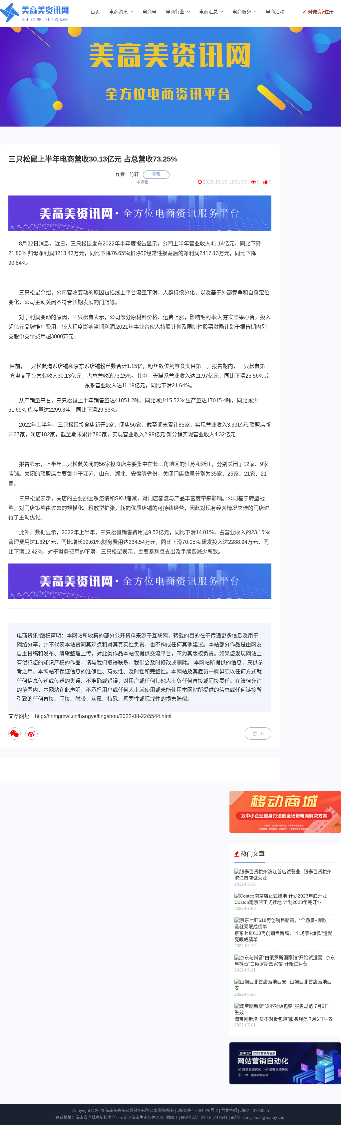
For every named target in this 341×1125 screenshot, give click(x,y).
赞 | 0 (258, 733)
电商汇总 (208, 11)
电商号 (150, 11)
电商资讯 (118, 11)
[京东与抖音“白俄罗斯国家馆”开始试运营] (278, 957)
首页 (95, 11)
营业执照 (229, 1110)
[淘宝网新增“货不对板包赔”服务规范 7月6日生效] (283, 1012)
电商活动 (275, 11)
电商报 (143, 182)
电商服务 (241, 11)
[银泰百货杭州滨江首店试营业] (267, 871)
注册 (329, 11)
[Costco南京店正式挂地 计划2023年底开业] (280, 896)
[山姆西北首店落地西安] (260, 981)
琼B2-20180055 (254, 1110)
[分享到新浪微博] (31, 733)
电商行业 (175, 11)
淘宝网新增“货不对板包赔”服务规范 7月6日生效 (283, 1019)
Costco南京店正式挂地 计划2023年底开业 (278, 902)
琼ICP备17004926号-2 (197, 1110)
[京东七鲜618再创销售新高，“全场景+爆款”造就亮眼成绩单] (283, 926)
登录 (313, 11)
